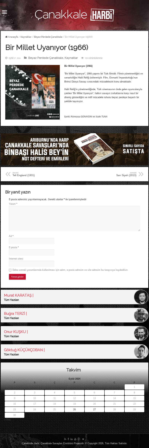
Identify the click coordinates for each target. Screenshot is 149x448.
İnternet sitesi (16, 258)
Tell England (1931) (24, 174)
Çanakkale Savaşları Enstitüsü (57, 443)
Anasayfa (12, 36)
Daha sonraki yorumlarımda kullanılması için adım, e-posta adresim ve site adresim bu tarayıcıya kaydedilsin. (70, 270)
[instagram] (78, 439)
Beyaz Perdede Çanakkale (48, 36)
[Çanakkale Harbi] (74, 14)
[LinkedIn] (71, 439)
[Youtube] (75, 439)
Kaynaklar (26, 36)
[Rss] (65, 439)
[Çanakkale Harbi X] (83, 439)
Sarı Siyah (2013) (126, 174)
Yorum (13, 204)
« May (7, 419)
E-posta (14, 247)
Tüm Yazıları (11, 300)
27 (94, 409)
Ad (11, 236)
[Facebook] (68, 439)
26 (74, 409)
